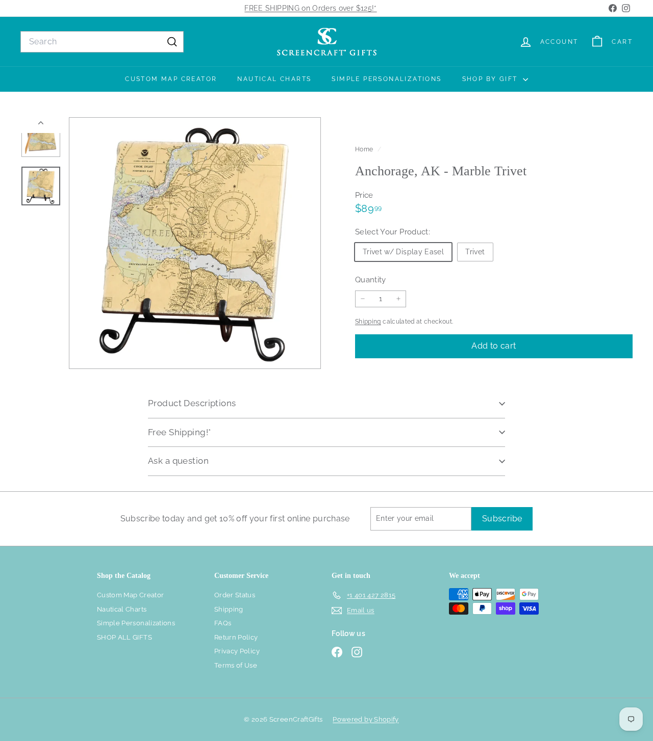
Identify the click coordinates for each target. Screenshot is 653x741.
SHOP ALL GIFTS (124, 637)
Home (365, 149)
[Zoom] (194, 243)
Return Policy (236, 637)
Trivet (475, 251)
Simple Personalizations (386, 79)
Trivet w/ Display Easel (403, 251)
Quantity (370, 279)
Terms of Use (235, 665)
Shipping (368, 321)
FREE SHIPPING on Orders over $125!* (310, 8)
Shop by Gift (491, 79)
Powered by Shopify (365, 719)
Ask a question (178, 461)
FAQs (222, 623)
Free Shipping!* (179, 432)
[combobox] (102, 41)
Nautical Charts (274, 79)
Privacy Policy (237, 651)
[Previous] (40, 125)
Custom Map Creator (171, 79)
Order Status (234, 595)
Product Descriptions (192, 403)
